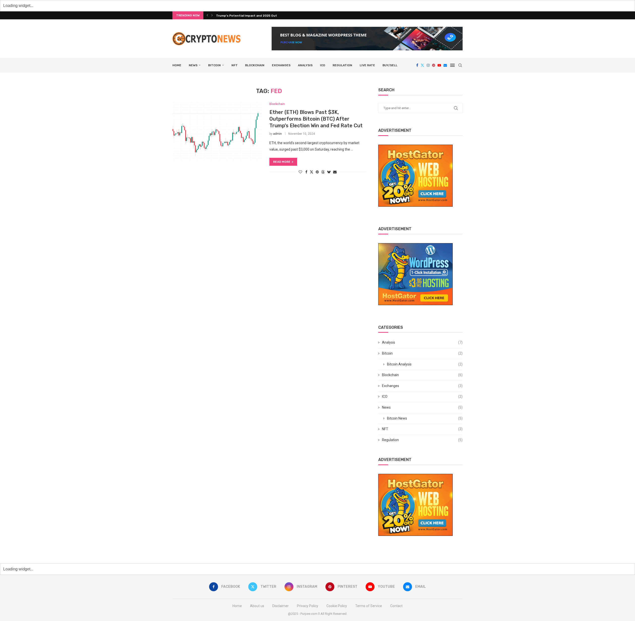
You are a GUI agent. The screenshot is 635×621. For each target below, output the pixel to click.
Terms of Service (368, 606)
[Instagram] (428, 65)
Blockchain (254, 65)
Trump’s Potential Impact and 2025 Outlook (250, 15)
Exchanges (281, 65)
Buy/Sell (389, 65)
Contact (396, 606)
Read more (281, 161)
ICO (322, 65)
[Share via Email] (335, 172)
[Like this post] (300, 172)
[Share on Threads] (323, 172)
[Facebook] (417, 65)
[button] (207, 15)
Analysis (305, 65)
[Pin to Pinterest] (317, 172)
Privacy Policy (307, 606)
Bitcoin (214, 65)
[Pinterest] (433, 65)
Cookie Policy (336, 606)
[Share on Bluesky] (329, 172)
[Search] (460, 65)
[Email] (445, 65)
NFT (234, 65)
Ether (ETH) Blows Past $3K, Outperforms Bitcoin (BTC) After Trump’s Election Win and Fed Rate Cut (316, 119)
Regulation (342, 65)
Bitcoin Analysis (425, 364)
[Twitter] (422, 65)
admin (277, 133)
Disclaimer (280, 606)
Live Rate (367, 65)
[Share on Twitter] (311, 172)
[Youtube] (439, 65)
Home (176, 65)
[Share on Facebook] (306, 172)
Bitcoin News (425, 418)
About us (257, 606)
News (193, 65)
